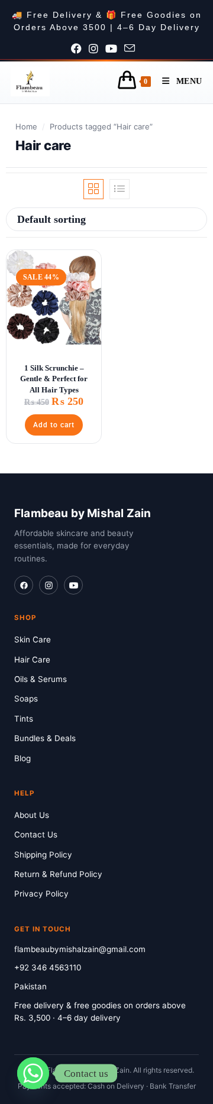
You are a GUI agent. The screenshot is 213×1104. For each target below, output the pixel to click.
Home (26, 126)
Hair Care (32, 659)
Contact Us (35, 834)
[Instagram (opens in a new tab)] (97, 49)
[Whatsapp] (33, 1073)
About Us (31, 815)
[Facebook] (23, 585)
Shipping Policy (43, 854)
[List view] (119, 189)
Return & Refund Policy (58, 874)
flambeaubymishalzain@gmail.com (80, 949)
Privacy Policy (41, 893)
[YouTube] (73, 585)
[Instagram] (48, 585)
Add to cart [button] (54, 425)
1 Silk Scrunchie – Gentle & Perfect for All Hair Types (54, 378)
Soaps (26, 698)
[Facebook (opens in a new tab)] (80, 49)
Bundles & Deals (45, 738)
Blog (22, 758)
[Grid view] (93, 189)
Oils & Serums (40, 679)
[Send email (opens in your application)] (133, 49)
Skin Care (32, 639)
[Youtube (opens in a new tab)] (114, 49)
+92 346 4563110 (47, 967)
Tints (23, 718)
